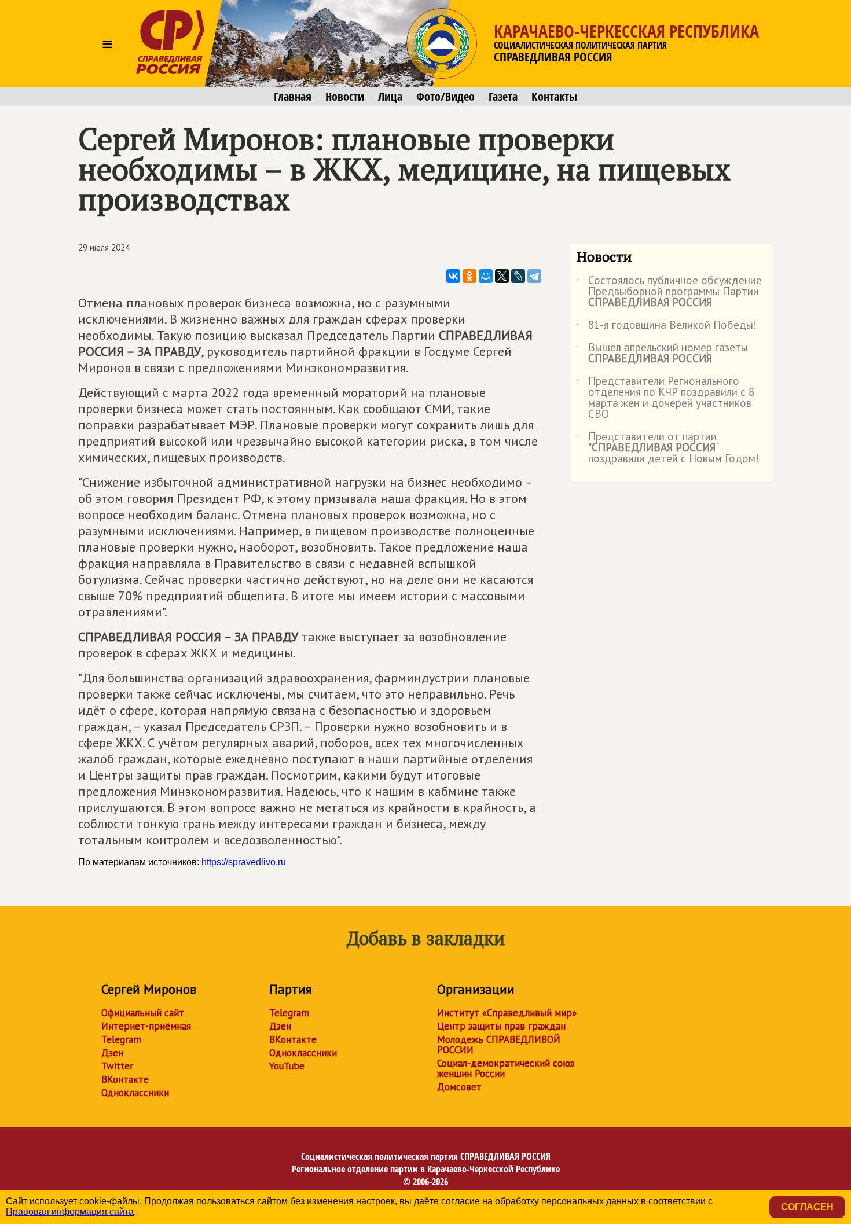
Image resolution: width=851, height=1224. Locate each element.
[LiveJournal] (518, 276)
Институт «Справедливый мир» (507, 1013)
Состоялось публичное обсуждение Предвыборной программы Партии (669, 292)
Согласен (807, 1207)
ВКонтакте (125, 1079)
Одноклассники (135, 1092)
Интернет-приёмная (146, 1026)
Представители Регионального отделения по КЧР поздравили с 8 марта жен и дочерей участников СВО (665, 398)
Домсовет (459, 1087)
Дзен (112, 1052)
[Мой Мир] (486, 276)
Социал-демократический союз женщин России (505, 1068)
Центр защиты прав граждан (501, 1026)
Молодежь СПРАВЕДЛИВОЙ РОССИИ (498, 1044)
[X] (502, 276)
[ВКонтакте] (453, 276)
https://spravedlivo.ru (243, 862)
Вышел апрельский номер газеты (662, 353)
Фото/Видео (445, 96)
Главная (292, 96)
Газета (503, 96)
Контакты (554, 96)
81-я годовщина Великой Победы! (667, 327)
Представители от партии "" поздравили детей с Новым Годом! (668, 448)
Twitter (117, 1066)
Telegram (121, 1039)
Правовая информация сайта (70, 1211)
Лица (390, 96)
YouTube (287, 1066)
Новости (344, 96)
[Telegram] (534, 276)
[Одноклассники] (469, 276)
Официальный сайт (142, 1013)
